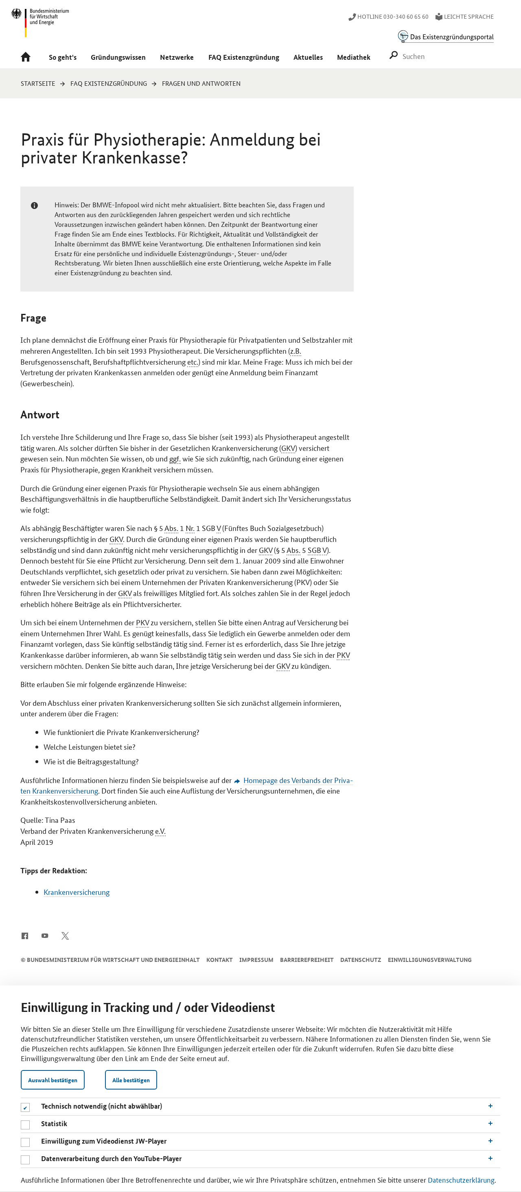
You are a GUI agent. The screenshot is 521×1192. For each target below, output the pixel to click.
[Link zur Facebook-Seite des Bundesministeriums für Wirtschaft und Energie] (24, 935)
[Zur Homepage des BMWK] (40, 26)
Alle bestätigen (131, 1080)
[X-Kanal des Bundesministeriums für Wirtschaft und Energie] (65, 935)
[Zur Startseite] (28, 57)
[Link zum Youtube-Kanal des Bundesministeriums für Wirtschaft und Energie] (45, 935)
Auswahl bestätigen (52, 1080)
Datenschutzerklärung (461, 1179)
